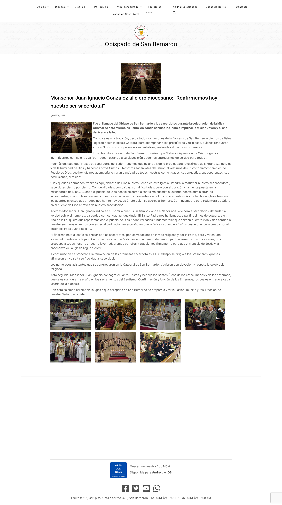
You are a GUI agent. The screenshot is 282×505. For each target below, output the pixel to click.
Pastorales (154, 6)
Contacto (242, 6)
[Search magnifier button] (174, 12)
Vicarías (80, 6)
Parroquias (101, 6)
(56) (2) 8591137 (167, 498)
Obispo (41, 6)
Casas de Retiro (216, 6)
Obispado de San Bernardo (141, 44)
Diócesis (60, 6)
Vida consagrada (128, 6)
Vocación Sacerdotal (126, 14)
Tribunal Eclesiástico (184, 6)
